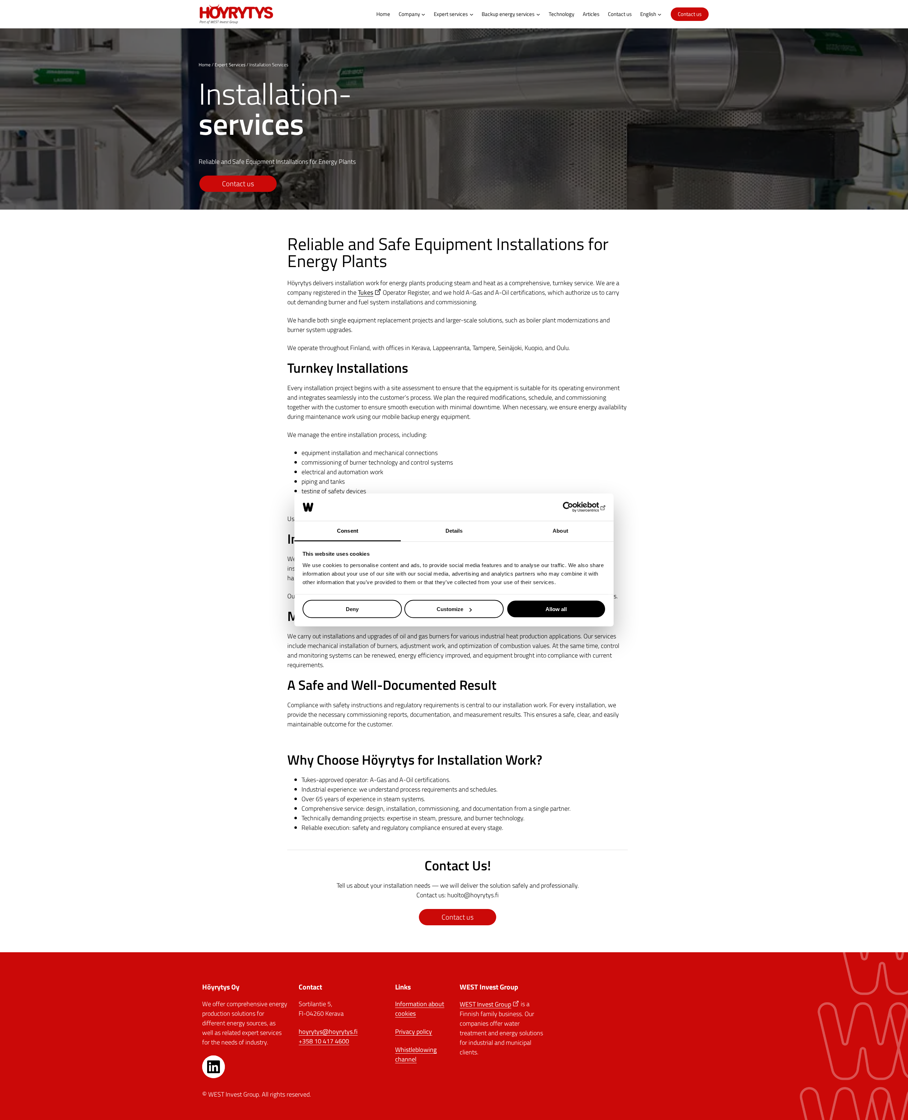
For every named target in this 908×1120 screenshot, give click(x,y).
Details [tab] (454, 530)
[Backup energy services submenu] (538, 14)
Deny (352, 609)
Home (205, 64)
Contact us (690, 14)
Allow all (556, 609)
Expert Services (230, 64)
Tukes (365, 292)
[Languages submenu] (659, 14)
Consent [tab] (347, 530)
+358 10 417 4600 (324, 1041)
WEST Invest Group (485, 1004)
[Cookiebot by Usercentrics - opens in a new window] (575, 507)
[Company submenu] (423, 14)
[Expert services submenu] (472, 14)
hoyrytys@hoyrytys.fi (328, 1031)
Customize (450, 609)
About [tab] (560, 530)
